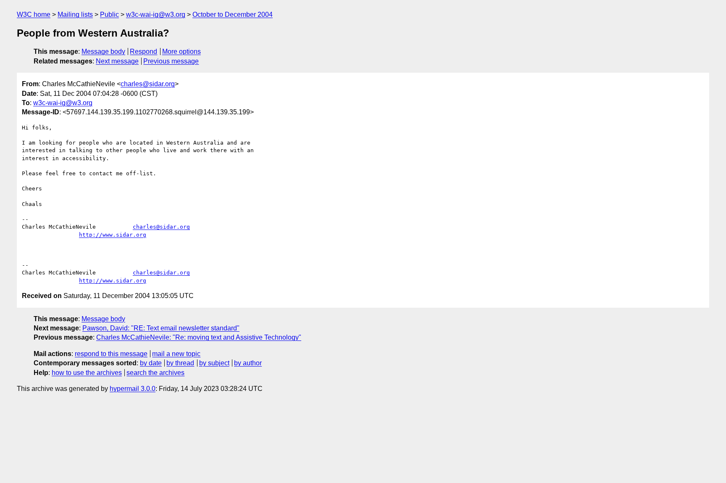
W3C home (33, 14)
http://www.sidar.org (112, 235)
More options (181, 51)
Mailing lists (75, 14)
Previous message (171, 61)
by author (248, 363)
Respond (143, 51)
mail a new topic (176, 353)
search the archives (155, 372)
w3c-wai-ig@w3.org (155, 14)
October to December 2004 (232, 14)
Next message (117, 61)
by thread (180, 363)
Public (109, 14)
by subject (214, 363)
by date (151, 363)
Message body (103, 51)
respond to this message (111, 353)
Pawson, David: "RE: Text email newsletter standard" (160, 328)
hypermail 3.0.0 (132, 388)
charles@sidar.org (148, 83)
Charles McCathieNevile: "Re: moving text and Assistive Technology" (198, 337)
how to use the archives (87, 372)
